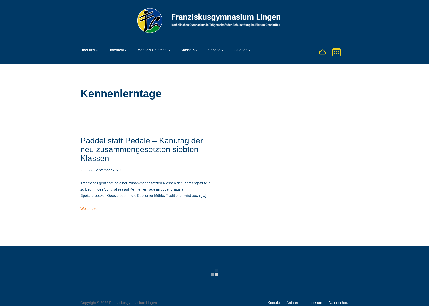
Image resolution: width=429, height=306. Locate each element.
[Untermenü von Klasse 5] (197, 50)
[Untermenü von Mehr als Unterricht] (169, 50)
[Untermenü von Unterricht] (126, 50)
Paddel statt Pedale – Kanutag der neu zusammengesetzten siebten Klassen (141, 149)
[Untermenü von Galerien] (249, 50)
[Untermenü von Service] (222, 50)
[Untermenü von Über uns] (97, 50)
